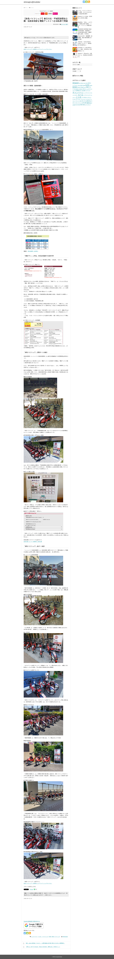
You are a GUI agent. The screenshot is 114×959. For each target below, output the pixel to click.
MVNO (75, 87)
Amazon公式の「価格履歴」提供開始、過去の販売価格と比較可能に (85, 37)
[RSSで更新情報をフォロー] (89, 2)
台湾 (83, 102)
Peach (82, 87)
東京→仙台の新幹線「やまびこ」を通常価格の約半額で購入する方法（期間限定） (45, 943)
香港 (81, 104)
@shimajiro (65, 936)
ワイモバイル (77, 102)
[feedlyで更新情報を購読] (86, 2)
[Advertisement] (48, 31)
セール (80, 95)
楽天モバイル (55, 13)
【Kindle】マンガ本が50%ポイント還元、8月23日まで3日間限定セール (85, 49)
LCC (87, 85)
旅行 (67, 24)
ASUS (86, 83)
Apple (84, 83)
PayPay (78, 87)
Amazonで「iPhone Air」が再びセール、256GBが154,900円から (85, 55)
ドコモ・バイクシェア (43, 936)
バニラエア (88, 99)
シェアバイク (34, 936)
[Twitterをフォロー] (84, 2)
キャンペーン (78, 93)
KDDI (46, 13)
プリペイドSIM (78, 101)
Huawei (79, 85)
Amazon (76, 83)
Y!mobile (83, 90)
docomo (42, 13)
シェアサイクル (87, 92)
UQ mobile (76, 89)
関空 (76, 104)
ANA (79, 83)
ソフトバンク (87, 95)
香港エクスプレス (87, 104)
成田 (85, 102)
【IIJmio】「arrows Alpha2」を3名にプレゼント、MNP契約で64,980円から (85, 43)
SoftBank (50, 13)
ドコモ (78, 97)
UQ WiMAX (80, 89)
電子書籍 (78, 104)
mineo (91, 85)
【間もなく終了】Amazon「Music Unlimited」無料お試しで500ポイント (43, 946)
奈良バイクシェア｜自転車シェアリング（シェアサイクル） (38, 49)
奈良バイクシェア (56, 936)
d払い (76, 85)
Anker (82, 83)
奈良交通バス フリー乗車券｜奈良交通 (33, 541)
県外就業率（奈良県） (33, 251)
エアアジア (88, 90)
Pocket (31, 889)
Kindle (84, 85)
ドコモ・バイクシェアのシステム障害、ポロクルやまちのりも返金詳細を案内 (85, 12)
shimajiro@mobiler (32, 2)
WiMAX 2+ (78, 90)
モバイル (63, 24)
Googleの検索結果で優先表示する (32, 921)
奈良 (50, 936)
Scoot (85, 87)
